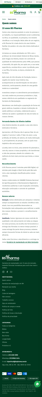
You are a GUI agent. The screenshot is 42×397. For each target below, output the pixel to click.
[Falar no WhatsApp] (37, 384)
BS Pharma (7, 2)
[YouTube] (11, 272)
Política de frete (7, 310)
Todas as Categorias (8, 326)
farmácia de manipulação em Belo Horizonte (22, 242)
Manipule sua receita (9, 287)
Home (4, 19)
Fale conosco (6, 297)
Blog (3, 290)
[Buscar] (31, 12)
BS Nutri (18, 2)
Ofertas (4, 342)
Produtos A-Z (6, 346)
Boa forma (5, 336)
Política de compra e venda (11, 307)
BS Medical (28, 2)
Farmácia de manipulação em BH (13, 284)
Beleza (4, 329)
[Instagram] (3, 272)
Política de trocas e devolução (12, 313)
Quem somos (6, 280)
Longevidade (6, 339)
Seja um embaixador (9, 303)
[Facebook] (7, 272)
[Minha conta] (35, 12)
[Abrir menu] (4, 12)
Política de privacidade (9, 316)
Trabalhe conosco (8, 300)
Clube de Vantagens (8, 293)
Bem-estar (5, 332)
